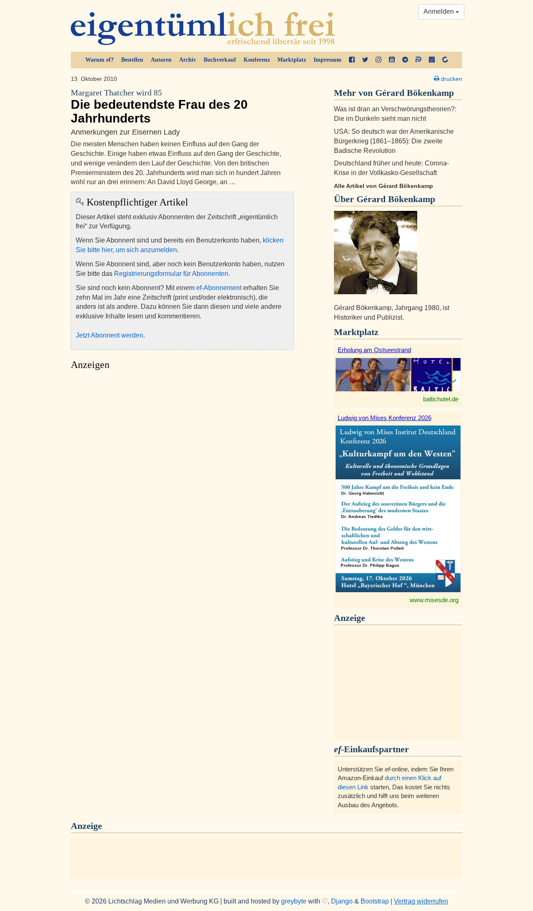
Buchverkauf (220, 60)
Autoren (161, 60)
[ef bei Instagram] (378, 60)
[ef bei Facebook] (351, 60)
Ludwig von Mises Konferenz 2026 (384, 417)
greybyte (293, 901)
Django (342, 901)
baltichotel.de (440, 399)
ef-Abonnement (219, 287)
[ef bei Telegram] (405, 60)
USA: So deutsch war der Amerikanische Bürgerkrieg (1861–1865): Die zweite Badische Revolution (394, 141)
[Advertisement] (182, 453)
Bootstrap (375, 901)
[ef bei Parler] (418, 60)
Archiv (187, 60)
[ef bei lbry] (431, 60)
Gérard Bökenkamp (395, 199)
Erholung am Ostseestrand (374, 349)
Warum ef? (99, 60)
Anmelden (439, 11)
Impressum (327, 60)
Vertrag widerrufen (421, 901)
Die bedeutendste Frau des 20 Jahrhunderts (159, 106)
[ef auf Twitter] (365, 60)
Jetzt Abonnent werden (109, 335)
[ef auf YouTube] (391, 60)
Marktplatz (291, 60)
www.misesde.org (434, 599)
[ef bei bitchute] (445, 60)
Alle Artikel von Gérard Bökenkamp (383, 186)
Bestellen (132, 60)
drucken (450, 78)
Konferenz (257, 60)
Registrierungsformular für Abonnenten (171, 273)
